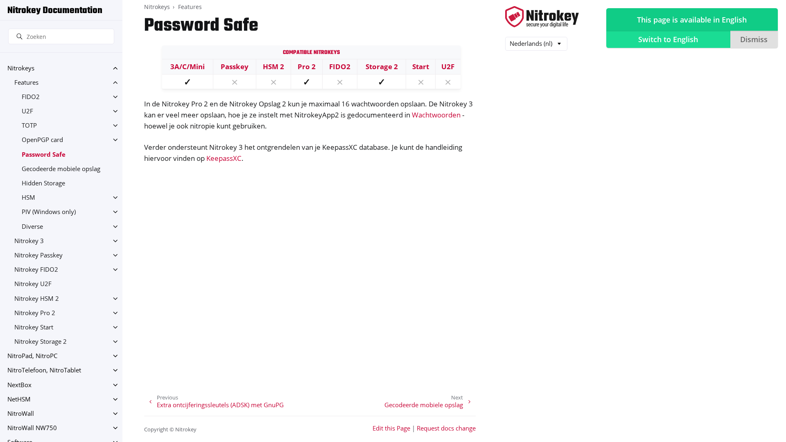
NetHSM (19, 399)
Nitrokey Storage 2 (40, 341)
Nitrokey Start (33, 327)
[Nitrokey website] (542, 17)
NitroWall (20, 413)
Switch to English (668, 39)
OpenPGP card (42, 139)
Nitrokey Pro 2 (34, 313)
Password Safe (44, 154)
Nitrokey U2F (33, 284)
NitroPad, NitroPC (32, 356)
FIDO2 (31, 96)
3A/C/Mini (187, 66)
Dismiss (754, 39)
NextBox (19, 385)
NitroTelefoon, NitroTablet (44, 370)
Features (26, 82)
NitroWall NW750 (32, 428)
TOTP (29, 125)
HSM (28, 197)
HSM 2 (273, 66)
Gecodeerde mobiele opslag (61, 169)
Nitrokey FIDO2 (36, 269)
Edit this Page (391, 428)
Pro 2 (307, 66)
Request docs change (446, 428)
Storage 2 (382, 66)
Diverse (32, 226)
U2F (27, 111)
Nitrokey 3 (29, 241)
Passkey (234, 66)
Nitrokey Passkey (38, 255)
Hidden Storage (43, 183)
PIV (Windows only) (49, 211)
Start (420, 66)
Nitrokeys (20, 68)
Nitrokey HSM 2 (36, 298)
